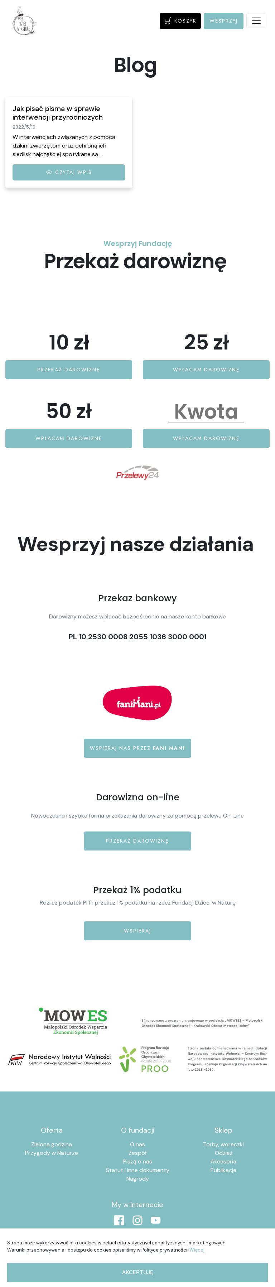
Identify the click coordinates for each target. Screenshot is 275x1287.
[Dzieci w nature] (24, 21)
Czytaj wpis (72, 172)
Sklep (223, 1130)
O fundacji (137, 1130)
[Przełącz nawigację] (256, 21)
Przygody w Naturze (51, 1153)
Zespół (137, 1153)
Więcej (196, 1250)
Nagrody (137, 1178)
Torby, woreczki (223, 1144)
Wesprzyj (223, 20)
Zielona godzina (51, 1144)
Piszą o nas (137, 1161)
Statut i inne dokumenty (137, 1170)
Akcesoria (223, 1161)
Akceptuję (137, 1272)
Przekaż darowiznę (137, 840)
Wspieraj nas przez (137, 748)
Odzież (223, 1153)
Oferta (52, 1130)
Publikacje (223, 1170)
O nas (137, 1144)
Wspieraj (137, 930)
